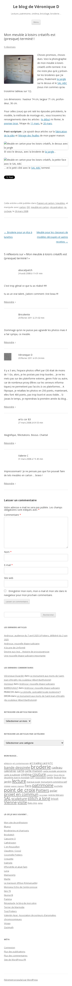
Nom (8, 551)
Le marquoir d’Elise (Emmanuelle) (20, 883)
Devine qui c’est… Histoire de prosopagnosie (26, 651)
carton (22, 207)
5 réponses (10, 46)
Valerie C (23, 455)
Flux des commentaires (15, 955)
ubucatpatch (25, 270)
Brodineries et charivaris (16, 830)
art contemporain (21, 763)
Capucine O (10, 838)
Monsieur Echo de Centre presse (20, 887)
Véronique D (25, 354)
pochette (58, 786)
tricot (54, 799)
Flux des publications (14, 951)
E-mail (8, 565)
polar (53, 791)
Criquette (8, 858)
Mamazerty (10, 874)
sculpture (19, 798)
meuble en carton (40, 207)
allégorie (8, 763)
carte (20, 771)
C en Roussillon (12, 846)
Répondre (9, 301)
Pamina (8, 899)
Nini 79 (7, 891)
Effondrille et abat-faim (15, 866)
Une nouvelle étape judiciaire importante (25, 655)
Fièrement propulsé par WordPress (21, 979)
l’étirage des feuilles (28, 135)
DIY (28, 207)
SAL (7, 798)
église (40, 803)
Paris (28, 786)
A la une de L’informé (14, 647)
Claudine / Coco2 (12, 850)
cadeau (57, 767)
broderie (41, 767)
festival (57, 777)
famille (50, 777)
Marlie (7, 878)
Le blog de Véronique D (36, 6)
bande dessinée (17, 767)
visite (22, 802)
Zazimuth (9, 927)
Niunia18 (8, 895)
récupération (56, 207)
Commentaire (12, 514)
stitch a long (39, 798)
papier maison (17, 786)
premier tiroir (11, 123)
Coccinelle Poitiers (13, 854)
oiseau (7, 786)
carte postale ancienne (54, 771)
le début (45, 119)
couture (39, 774)
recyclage (43, 795)
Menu (36, 22)
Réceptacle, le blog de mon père (20, 903)
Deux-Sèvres (59, 775)
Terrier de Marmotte (14, 907)
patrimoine (42, 785)
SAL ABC (62, 83)
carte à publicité (12, 774)
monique (8, 683)
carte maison (33, 771)
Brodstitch (9, 834)
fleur (64, 777)
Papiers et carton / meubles (51, 203)
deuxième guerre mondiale (17, 777)
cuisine (50, 775)
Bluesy (7, 826)
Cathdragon (10, 842)
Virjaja (7, 923)
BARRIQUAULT (11, 687)
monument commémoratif (54, 781)
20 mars (47, 123)
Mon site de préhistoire (16, 822)
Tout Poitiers (10, 911)
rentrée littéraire (56, 795)
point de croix (19, 790)
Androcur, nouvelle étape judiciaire (22, 643)
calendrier (10, 771)
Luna (6, 870)
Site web (8, 578)
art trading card (38, 763)
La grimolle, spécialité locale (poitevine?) (40, 691)
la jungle (61, 79)
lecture (19, 781)
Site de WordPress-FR (15, 959)
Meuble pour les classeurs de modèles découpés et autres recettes (52, 237)
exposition (40, 777)
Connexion (9, 947)
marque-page (33, 781)
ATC (50, 763)
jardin (7, 782)
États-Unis (32, 803)
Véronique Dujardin (14, 675)
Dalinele (8, 862)
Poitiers (42, 790)
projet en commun (21, 794)
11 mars (34, 123)
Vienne (10, 802)
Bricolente (24, 314)
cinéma (26, 774)
